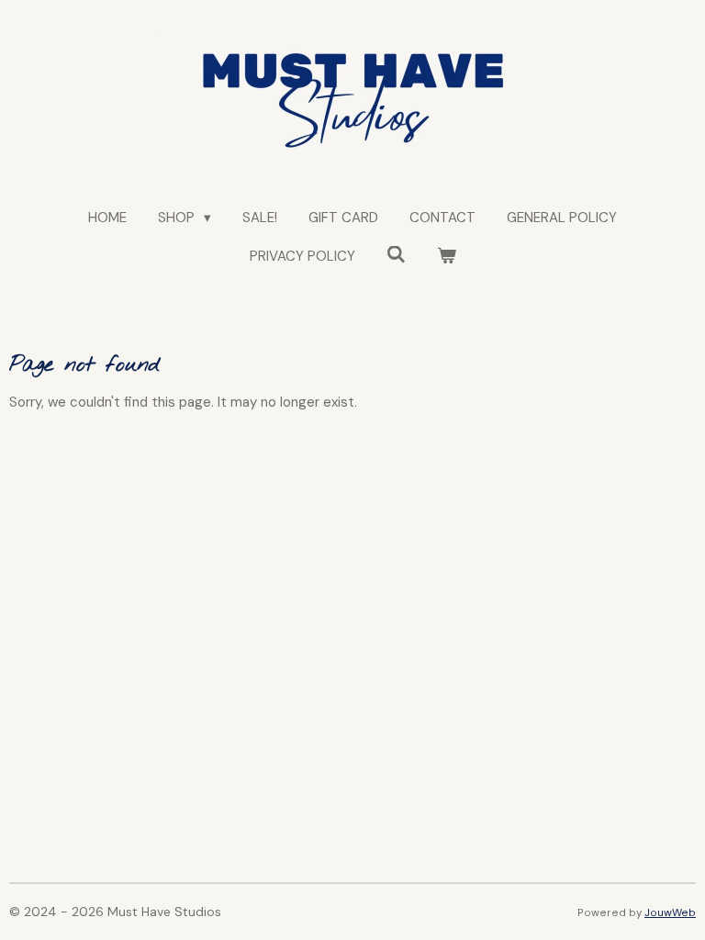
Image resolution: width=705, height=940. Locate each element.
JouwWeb (670, 912)
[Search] (396, 255)
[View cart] (446, 256)
